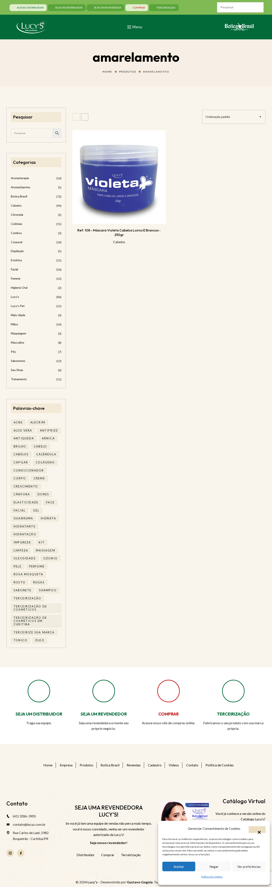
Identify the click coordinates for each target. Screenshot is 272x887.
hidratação (25, 534)
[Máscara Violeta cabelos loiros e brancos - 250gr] (119, 177)
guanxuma (23, 518)
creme (39, 478)
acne (18, 422)
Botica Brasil (19, 196)
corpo (20, 478)
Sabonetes (18, 361)
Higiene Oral (19, 287)
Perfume (37, 566)
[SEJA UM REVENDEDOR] (103, 691)
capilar (21, 462)
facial (20, 510)
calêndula (46, 454)
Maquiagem (18, 333)
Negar (214, 866)
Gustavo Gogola (140, 882)
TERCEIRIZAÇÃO (233, 714)
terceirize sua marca (34, 632)
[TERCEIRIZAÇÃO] (233, 691)
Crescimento (26, 486)
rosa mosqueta (28, 574)
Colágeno (45, 462)
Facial (14, 269)
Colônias (16, 224)
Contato (192, 765)
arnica (48, 438)
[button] (257, 829)
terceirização (27, 598)
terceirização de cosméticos (30, 608)
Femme (15, 278)
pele (17, 566)
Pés (13, 351)
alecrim (37, 422)
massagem (45, 550)
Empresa (66, 765)
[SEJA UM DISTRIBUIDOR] (39, 691)
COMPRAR (168, 714)
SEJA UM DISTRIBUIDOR (39, 714)
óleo (39, 640)
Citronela (17, 214)
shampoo (48, 590)
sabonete (22, 590)
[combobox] (234, 117)
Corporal (16, 242)
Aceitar (179, 866)
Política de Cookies (212, 876)
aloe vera (23, 430)
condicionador (29, 470)
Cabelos (119, 242)
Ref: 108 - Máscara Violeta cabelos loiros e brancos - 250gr (119, 232)
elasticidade (26, 502)
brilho (20, 446)
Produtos (127, 71)
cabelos (21, 454)
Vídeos (174, 765)
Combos (16, 233)
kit (42, 542)
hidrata (48, 518)
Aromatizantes (20, 187)
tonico (20, 640)
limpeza (21, 550)
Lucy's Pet (18, 306)
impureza (22, 542)
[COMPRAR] (168, 691)
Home (107, 71)
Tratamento (19, 379)
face (50, 502)
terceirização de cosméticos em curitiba (30, 621)
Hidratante (24, 526)
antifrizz (49, 430)
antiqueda (24, 438)
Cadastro (155, 765)
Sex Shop (17, 370)
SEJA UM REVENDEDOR (104, 714)
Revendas (134, 765)
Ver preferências (249, 866)
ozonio (50, 558)
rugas (39, 582)
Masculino (17, 342)
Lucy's (15, 297)
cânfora (22, 494)
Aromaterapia (20, 178)
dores (43, 494)
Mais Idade (18, 315)
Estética (16, 260)
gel (36, 510)
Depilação (17, 251)
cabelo (40, 446)
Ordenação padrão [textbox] (217, 117)
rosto (20, 582)
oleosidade (25, 558)
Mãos (14, 324)
